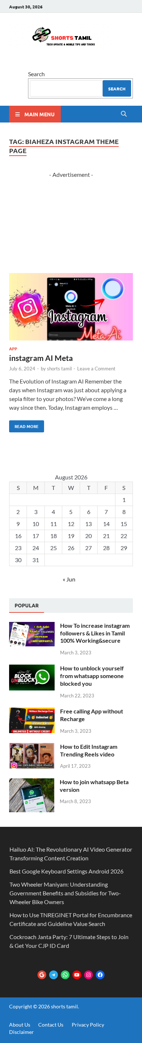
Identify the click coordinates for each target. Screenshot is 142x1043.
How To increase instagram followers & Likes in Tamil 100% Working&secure (95, 633)
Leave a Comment (96, 368)
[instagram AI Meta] (71, 308)
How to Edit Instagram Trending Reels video (88, 750)
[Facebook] (100, 974)
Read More (24, 424)
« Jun (69, 579)
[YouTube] (76, 974)
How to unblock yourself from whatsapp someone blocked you (92, 676)
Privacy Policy (88, 1024)
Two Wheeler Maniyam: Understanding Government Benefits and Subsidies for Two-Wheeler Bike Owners (65, 893)
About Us (19, 1024)
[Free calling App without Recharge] (32, 711)
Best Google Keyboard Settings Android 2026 (66, 871)
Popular (27, 605)
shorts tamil (59, 368)
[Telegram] (53, 974)
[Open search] (123, 114)
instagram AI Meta (41, 357)
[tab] (26, 605)
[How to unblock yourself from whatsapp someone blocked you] (32, 668)
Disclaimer (21, 1032)
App (13, 348)
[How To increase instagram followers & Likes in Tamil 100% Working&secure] (32, 626)
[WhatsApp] (65, 974)
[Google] (42, 974)
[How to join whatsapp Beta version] (31, 782)
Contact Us (50, 1024)
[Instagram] (88, 974)
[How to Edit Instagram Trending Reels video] (32, 747)
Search (36, 73)
